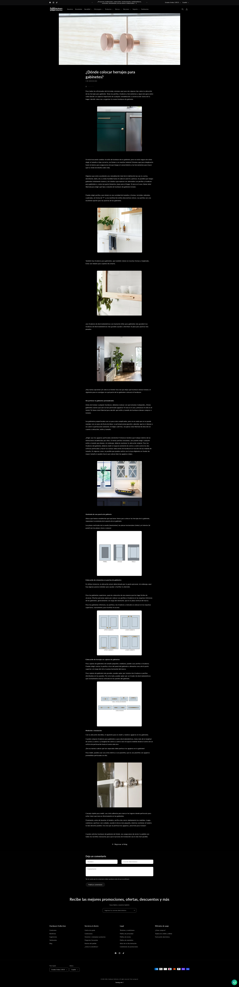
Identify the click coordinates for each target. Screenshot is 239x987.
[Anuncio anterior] (92, 2)
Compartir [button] (90, 86)
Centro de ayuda (90, 930)
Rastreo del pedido (90, 943)
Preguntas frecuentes (91, 940)
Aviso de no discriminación (128, 943)
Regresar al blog (121, 844)
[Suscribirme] (134, 910)
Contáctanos (89, 933)
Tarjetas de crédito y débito (163, 933)
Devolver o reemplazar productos (95, 937)
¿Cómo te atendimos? (91, 947)
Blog (50, 943)
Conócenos (52, 930)
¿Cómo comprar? (160, 930)
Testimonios (53, 940)
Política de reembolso (126, 940)
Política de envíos (125, 937)
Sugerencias (53, 937)
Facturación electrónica (162, 937)
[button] (88, 9)
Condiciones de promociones (129, 947)
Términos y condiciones (127, 930)
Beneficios (52, 933)
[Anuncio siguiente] (147, 2)
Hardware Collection (113, 979)
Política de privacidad (126, 933)
